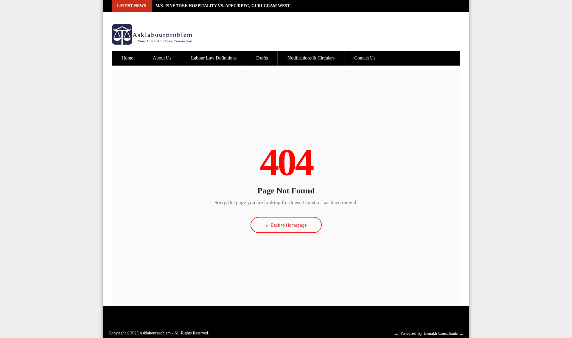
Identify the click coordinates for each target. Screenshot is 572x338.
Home (127, 57)
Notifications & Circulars (311, 57)
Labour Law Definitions (214, 57)
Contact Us (364, 57)
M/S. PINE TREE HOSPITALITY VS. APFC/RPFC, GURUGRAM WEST (223, 6)
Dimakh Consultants (441, 333)
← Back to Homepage (286, 225)
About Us (162, 57)
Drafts (262, 57)
